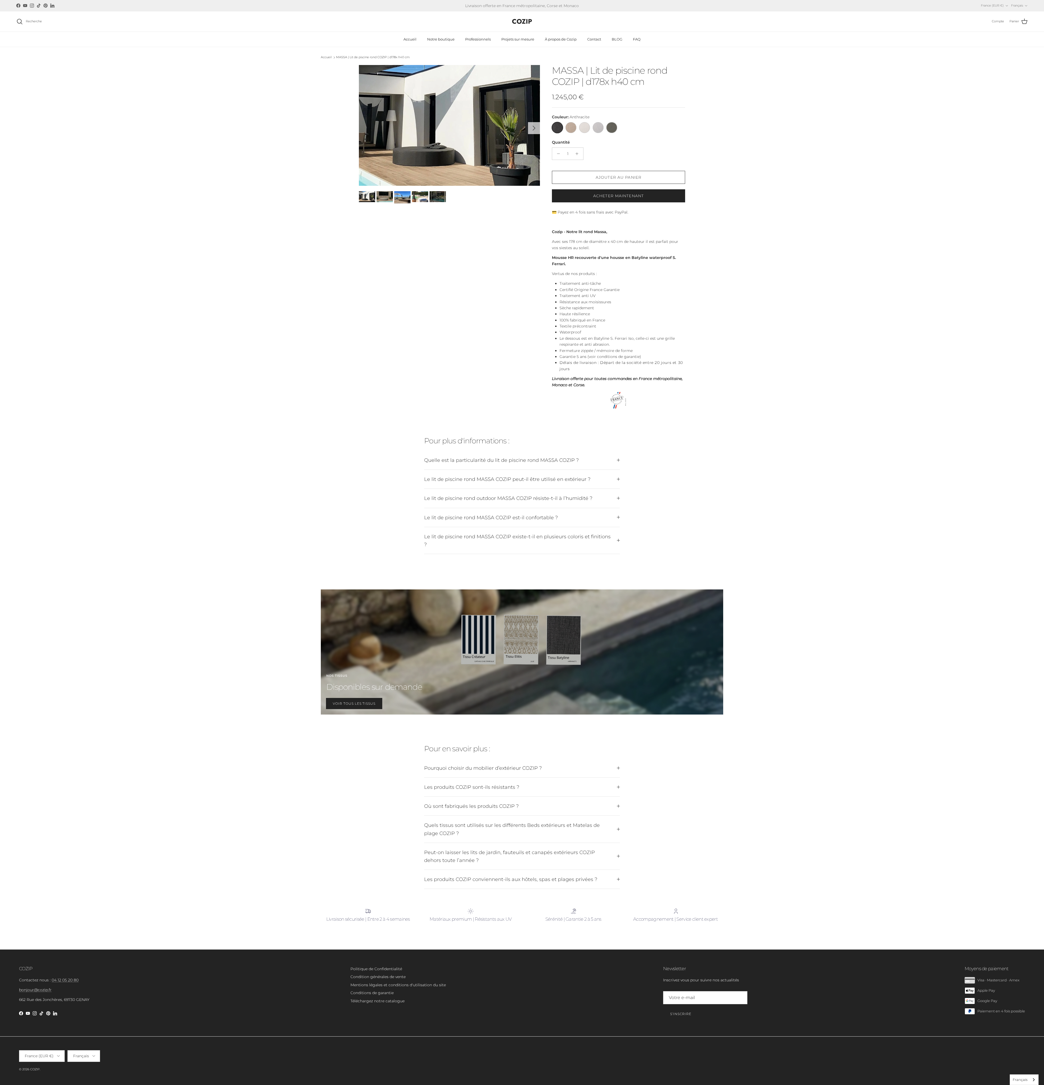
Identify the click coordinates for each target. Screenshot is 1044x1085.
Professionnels (478, 39)
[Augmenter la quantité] (578, 154)
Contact (594, 39)
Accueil (410, 39)
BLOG (617, 39)
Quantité (561, 142)
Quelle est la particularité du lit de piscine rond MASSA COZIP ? (501, 460)
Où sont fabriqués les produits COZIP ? (471, 806)
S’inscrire (680, 1014)
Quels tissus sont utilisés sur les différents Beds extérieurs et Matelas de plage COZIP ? (512, 829)
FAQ (637, 39)
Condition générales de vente (378, 976)
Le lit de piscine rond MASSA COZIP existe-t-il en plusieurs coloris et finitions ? (517, 540)
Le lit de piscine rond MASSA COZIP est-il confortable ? (491, 517)
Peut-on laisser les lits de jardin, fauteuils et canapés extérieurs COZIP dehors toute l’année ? (509, 856)
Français (1020, 1079)
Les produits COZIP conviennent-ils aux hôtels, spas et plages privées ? (510, 879)
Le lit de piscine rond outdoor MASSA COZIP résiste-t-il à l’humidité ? (508, 498)
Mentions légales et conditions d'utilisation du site (398, 984)
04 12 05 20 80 (65, 980)
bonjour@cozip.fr (35, 989)
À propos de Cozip (561, 39)
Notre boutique (441, 39)
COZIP (35, 1069)
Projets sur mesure (517, 39)
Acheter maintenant (618, 195)
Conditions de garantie (372, 992)
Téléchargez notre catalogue (377, 1001)
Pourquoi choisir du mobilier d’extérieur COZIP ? (483, 768)
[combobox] (1024, 1079)
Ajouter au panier (618, 177)
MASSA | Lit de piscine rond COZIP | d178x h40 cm (373, 57)
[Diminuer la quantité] (557, 154)
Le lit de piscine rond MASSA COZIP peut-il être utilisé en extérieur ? (507, 479)
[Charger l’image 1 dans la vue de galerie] (449, 125)
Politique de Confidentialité (376, 968)
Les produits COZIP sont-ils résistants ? (471, 787)
